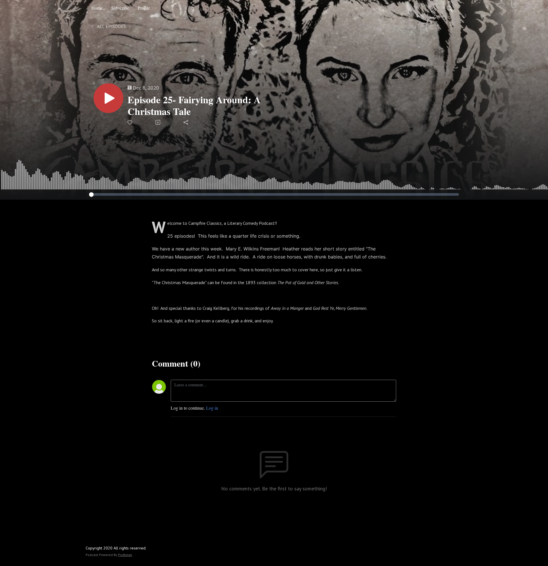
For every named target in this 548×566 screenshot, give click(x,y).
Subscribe (120, 8)
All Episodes (111, 26)
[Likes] (130, 123)
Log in (212, 408)
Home (96, 8)
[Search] (449, 8)
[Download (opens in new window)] (158, 122)
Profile (144, 8)
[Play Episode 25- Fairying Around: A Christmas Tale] (108, 98)
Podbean (125, 555)
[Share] (186, 122)
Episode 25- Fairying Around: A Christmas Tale (194, 105)
